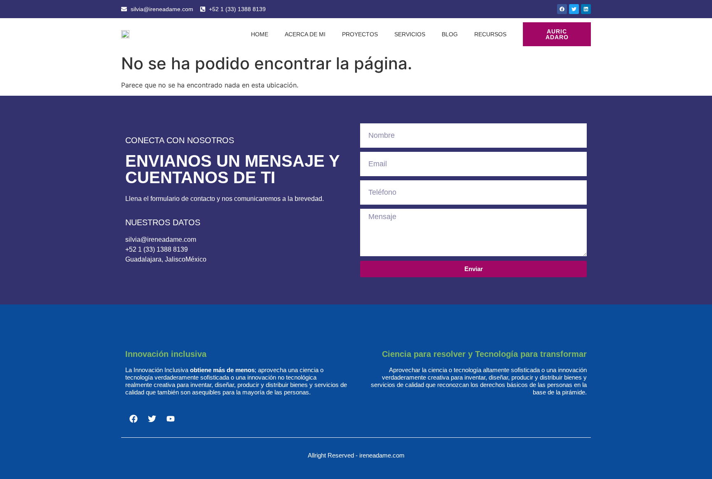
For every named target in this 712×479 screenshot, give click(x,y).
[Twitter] (574, 9)
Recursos (490, 34)
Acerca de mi (305, 34)
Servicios (409, 34)
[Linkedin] (586, 9)
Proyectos (360, 34)
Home (259, 34)
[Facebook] (562, 9)
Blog (450, 34)
